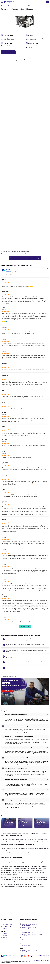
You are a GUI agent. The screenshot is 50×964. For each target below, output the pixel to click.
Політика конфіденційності (40, 960)
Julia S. (3, 489)
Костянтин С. (5, 462)
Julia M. (4, 307)
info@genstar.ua (6, 928)
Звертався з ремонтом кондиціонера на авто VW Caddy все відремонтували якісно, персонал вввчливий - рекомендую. (23, 446)
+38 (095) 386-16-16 (7, 924)
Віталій (3, 350)
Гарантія (5, 937)
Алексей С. (4, 439)
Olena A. (4, 549)
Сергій (3, 578)
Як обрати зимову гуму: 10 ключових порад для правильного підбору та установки (25, 823)
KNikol (3, 536)
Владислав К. (5, 594)
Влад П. (4, 279)
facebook (22, 956)
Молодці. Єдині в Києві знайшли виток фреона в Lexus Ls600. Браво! (18, 621)
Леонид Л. (4, 616)
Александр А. (5, 375)
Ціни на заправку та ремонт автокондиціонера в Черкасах (15, 251)
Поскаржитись (45, 955)
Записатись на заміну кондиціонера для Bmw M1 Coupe (25, 258)
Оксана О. (4, 563)
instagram (25, 956)
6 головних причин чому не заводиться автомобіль (8, 823)
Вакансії (5, 935)
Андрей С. (4, 519)
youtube (28, 956)
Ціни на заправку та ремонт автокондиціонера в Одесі (14, 253)
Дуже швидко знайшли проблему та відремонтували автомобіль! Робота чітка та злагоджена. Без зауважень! (24, 369)
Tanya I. (4, 326)
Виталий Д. (4, 501)
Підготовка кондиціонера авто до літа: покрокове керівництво (41, 823)
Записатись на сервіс (8, 52)
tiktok (32, 956)
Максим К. (4, 475)
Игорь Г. (4, 402)
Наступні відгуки (25, 626)
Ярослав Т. (4, 363)
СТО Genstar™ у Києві (11, 271)
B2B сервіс (5, 933)
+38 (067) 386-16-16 (7, 926)
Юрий (3, 426)
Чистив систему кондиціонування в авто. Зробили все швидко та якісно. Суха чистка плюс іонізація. (25, 408)
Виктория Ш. (5, 291)
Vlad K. (3, 338)
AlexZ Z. (4, 412)
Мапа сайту (48, 961)
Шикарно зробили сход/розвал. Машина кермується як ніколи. (16, 457)
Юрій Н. (4, 390)
